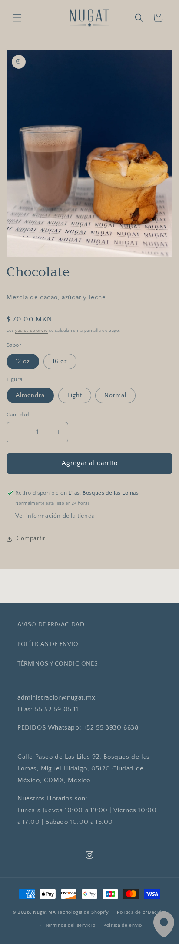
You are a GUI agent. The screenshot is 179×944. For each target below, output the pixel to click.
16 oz (60, 361)
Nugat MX (44, 911)
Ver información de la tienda (55, 515)
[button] (17, 17)
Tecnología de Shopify (83, 911)
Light (74, 395)
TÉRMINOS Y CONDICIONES (57, 663)
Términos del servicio (70, 925)
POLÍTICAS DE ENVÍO (48, 644)
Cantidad (18, 415)
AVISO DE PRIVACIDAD (50, 624)
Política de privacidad (141, 912)
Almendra (30, 395)
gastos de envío (31, 330)
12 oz (23, 361)
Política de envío (122, 925)
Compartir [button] (31, 538)
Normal (115, 395)
